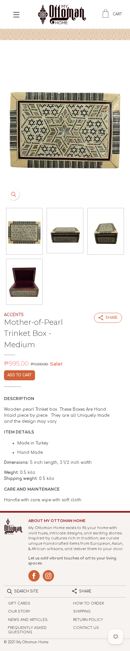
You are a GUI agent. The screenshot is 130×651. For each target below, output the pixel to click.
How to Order (88, 603)
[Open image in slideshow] (65, 126)
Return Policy (88, 620)
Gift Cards (19, 603)
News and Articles (28, 620)
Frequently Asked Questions (27, 630)
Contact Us (86, 628)
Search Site (26, 591)
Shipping (82, 611)
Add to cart (19, 375)
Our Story (19, 611)
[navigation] (16, 14)
